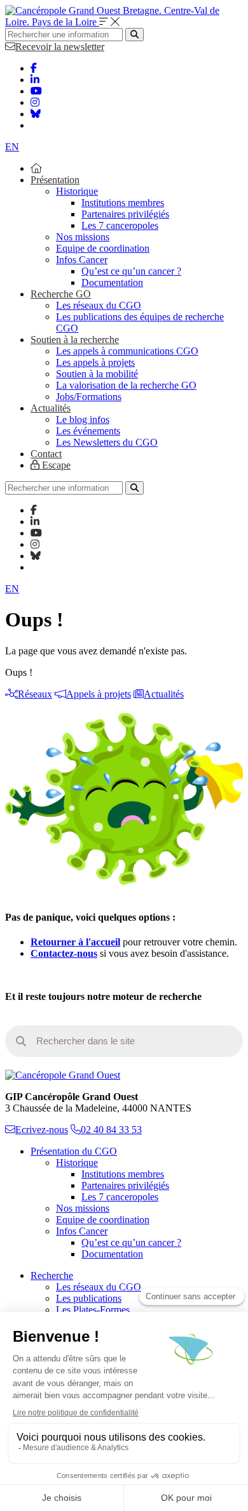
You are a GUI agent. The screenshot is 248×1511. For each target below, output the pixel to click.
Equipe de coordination (102, 248)
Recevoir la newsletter (59, 46)
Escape (55, 465)
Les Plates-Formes (93, 1309)
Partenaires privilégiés (125, 214)
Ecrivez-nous (41, 1129)
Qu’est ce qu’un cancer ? (131, 271)
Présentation (55, 179)
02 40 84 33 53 (111, 1129)
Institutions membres (122, 202)
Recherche (52, 1275)
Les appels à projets (95, 362)
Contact (46, 453)
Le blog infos (82, 419)
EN (12, 146)
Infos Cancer (81, 259)
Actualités (51, 408)
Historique (77, 191)
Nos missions (82, 236)
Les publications (88, 1298)
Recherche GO (61, 294)
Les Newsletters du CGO (107, 442)
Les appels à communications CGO (127, 351)
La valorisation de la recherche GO (126, 385)
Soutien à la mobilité (97, 373)
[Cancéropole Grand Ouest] (62, 1075)
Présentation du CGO (74, 1151)
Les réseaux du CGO (98, 305)
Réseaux (35, 694)
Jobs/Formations (88, 396)
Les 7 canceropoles (119, 225)
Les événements (88, 430)
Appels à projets (98, 694)
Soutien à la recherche (75, 339)
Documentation (112, 282)
